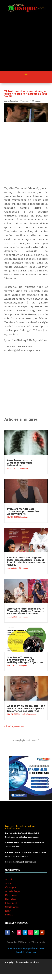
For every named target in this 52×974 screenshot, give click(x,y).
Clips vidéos (10, 894)
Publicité (9, 914)
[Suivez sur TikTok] (30, 932)
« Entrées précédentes (14, 726)
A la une (9, 883)
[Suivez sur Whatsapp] (36, 932)
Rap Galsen (10, 898)
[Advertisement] (26, 44)
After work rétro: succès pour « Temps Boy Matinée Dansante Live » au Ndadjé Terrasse (25, 611)
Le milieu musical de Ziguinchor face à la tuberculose (19, 463)
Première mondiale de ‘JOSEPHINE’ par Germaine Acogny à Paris (23, 511)
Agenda (22, 714)
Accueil (8, 879)
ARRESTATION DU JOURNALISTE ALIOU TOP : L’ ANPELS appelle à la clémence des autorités (26, 708)
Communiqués (11, 906)
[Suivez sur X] (13, 932)
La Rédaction (13, 101)
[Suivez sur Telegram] (25, 932)
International (11, 902)
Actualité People (12, 891)
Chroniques (36, 101)
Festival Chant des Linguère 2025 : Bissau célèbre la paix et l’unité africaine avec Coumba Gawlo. (26, 561)
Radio (8, 910)
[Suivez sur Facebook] (7, 932)
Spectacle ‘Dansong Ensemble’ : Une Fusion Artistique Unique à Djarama (25, 660)
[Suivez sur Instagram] (19, 932)
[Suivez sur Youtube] (42, 932)
